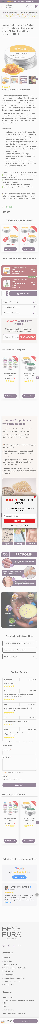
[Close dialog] (35, 497)
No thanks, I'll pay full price (19, 525)
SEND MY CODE (19, 521)
